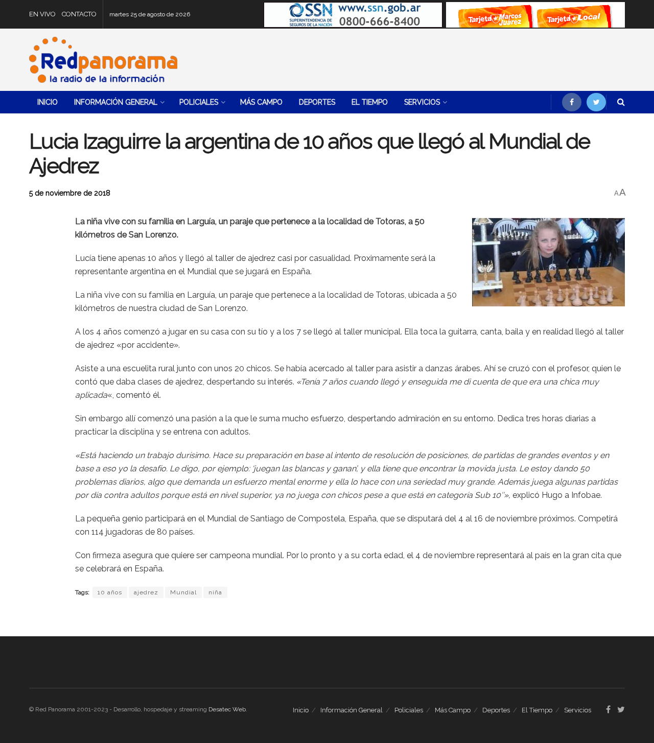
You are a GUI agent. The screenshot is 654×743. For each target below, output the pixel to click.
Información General (115, 102)
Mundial (183, 592)
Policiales (198, 102)
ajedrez (146, 592)
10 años (110, 592)
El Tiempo (370, 102)
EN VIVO (42, 14)
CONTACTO (79, 14)
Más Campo (261, 102)
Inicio (47, 102)
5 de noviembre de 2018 (69, 193)
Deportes (317, 102)
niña (215, 592)
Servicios (422, 102)
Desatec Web (227, 709)
